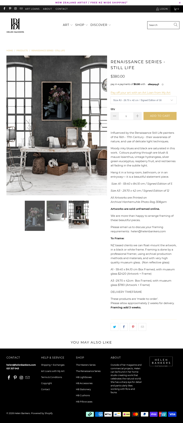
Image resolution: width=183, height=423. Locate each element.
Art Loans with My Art (53, 371)
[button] (68, 25)
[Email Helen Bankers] (21, 8)
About (47, 8)
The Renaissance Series (88, 371)
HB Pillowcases (84, 401)
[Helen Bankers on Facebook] (4, 8)
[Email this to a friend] (142, 327)
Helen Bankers (22, 413)
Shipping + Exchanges (53, 365)
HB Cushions (83, 395)
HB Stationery (83, 389)
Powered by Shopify (42, 413)
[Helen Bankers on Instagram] (15, 8)
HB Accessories (84, 383)
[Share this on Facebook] (124, 327)
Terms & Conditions (51, 377)
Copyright (46, 383)
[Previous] (9, 125)
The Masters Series (86, 365)
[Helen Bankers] (15, 25)
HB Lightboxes (84, 377)
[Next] (104, 125)
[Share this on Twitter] (114, 327)
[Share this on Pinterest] (133, 327)
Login (164, 8)
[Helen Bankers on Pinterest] (9, 8)
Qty (113, 108)
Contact (62, 8)
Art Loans (32, 8)
